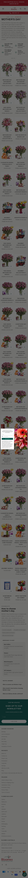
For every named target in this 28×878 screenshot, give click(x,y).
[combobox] (3, 436)
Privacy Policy (6, 447)
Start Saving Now (7, 438)
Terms (9, 447)
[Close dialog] (26, 429)
